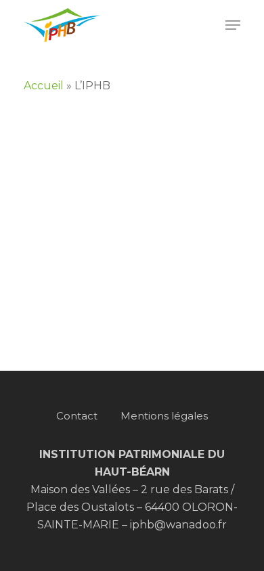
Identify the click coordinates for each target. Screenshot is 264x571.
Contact (76, 416)
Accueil (44, 85)
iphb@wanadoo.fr (178, 524)
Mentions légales (164, 416)
